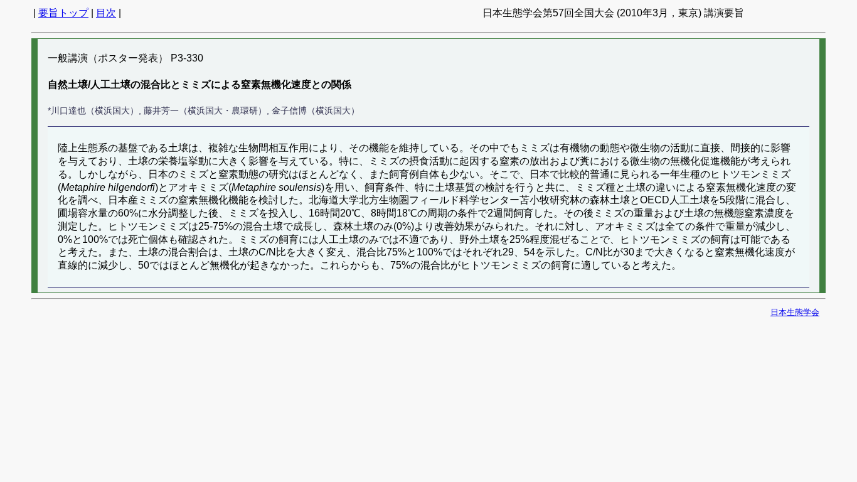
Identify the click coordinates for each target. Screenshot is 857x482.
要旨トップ (63, 13)
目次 (106, 13)
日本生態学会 (794, 312)
